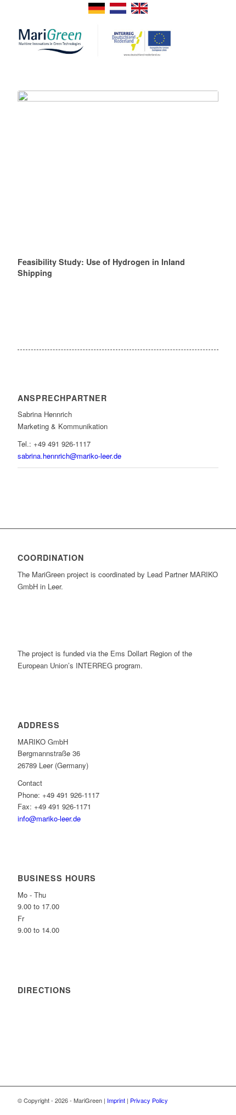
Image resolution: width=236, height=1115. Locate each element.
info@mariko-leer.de (49, 818)
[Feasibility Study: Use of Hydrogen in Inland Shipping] (118, 171)
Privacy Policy (149, 1100)
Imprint (116, 1100)
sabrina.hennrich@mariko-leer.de (69, 455)
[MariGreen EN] (98, 41)
